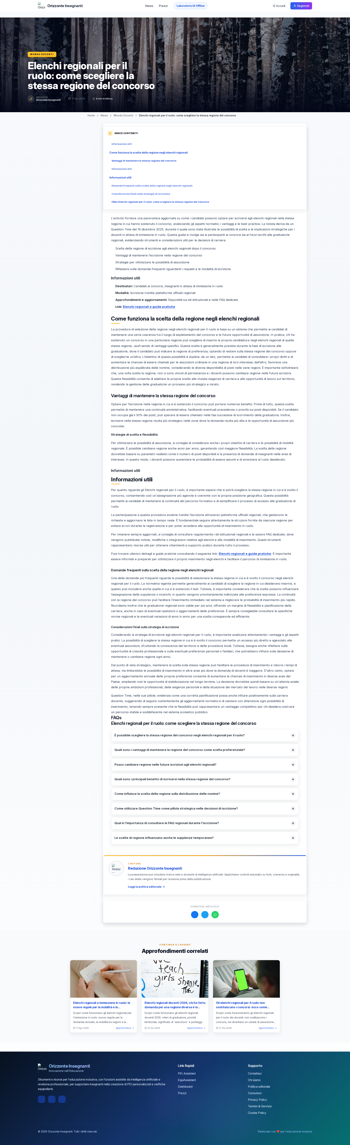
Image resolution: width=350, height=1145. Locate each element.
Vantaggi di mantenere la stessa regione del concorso (144, 160)
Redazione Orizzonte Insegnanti (155, 868)
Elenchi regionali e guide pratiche (149, 307)
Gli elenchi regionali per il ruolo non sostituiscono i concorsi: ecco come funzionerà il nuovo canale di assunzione (244, 1007)
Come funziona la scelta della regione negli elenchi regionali (148, 152)
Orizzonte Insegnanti (48, 99)
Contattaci (255, 1073)
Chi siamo (254, 1080)
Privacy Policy (257, 1099)
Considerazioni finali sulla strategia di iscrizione (141, 194)
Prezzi (163, 6)
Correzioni (254, 1093)
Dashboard (185, 1086)
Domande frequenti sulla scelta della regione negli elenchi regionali (152, 185)
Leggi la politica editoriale (145, 886)
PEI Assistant (187, 1073)
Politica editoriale (259, 1086)
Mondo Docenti (42, 54)
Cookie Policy (257, 1113)
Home (91, 115)
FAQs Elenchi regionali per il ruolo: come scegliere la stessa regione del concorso (160, 202)
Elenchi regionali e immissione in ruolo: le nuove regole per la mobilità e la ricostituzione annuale (101, 1007)
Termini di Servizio (260, 1106)
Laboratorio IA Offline (191, 5)
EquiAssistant (187, 1080)
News (149, 6)
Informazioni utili (122, 144)
